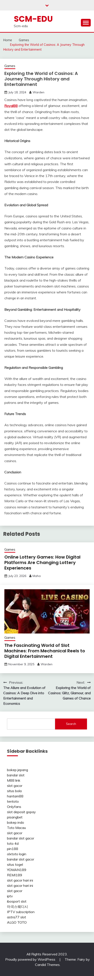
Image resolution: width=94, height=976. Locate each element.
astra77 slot (16, 917)
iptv (10, 896)
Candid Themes (47, 964)
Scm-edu (33, 19)
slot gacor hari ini (20, 880)
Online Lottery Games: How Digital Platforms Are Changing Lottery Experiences (42, 562)
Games (9, 66)
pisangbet (15, 817)
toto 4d (13, 843)
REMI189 (14, 875)
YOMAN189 (16, 870)
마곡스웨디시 (17, 906)
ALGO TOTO (17, 922)
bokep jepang (17, 770)
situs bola (14, 791)
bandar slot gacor (20, 838)
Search (71, 724)
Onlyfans (14, 806)
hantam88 (15, 796)
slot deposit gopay (21, 812)
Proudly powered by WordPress (30, 959)
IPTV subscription (21, 912)
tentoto (13, 801)
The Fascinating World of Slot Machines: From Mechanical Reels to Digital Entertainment (44, 650)
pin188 (12, 848)
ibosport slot (16, 901)
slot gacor (14, 785)
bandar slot (15, 775)
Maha (37, 576)
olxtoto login (16, 854)
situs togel (15, 864)
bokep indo (15, 822)
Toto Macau (16, 827)
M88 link (13, 780)
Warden (38, 92)
